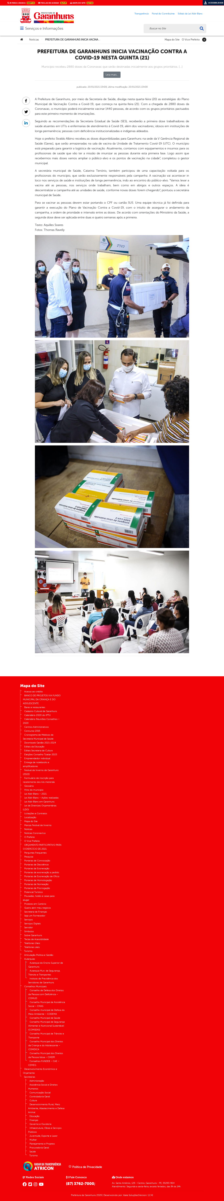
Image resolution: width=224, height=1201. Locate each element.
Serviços (28, 919)
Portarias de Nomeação (36, 884)
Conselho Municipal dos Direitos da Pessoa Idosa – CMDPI (45, 1055)
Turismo (28, 951)
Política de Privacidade (86, 1167)
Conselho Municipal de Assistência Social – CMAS (46, 1004)
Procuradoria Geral (39, 1147)
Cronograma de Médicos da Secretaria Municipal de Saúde (38, 737)
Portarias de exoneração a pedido (41, 872)
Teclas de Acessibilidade (36, 939)
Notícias (34, 39)
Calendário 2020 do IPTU (37, 715)
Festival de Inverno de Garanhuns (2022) (41, 772)
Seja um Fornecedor (34, 915)
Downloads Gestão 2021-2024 (40, 742)
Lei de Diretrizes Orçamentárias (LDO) (39, 807)
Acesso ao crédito (33, 691)
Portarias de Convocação (37, 860)
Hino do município (33, 790)
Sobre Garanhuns (33, 935)
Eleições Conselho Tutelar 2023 (40, 754)
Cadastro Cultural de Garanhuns (40, 711)
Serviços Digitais (32, 923)
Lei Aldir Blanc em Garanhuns (39, 801)
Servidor (28, 927)
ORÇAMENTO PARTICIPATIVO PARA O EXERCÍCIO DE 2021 (42, 847)
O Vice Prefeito (191, 39)
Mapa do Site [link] (82, 3)
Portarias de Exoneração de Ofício (41, 876)
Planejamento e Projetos (42, 1144)
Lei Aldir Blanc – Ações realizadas (41, 798)
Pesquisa (28, 856)
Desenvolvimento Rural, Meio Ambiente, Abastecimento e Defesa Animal (46, 1108)
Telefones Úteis (32, 943)
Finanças (34, 1120)
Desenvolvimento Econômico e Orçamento (40, 1071)
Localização (30, 817)
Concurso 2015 (32, 731)
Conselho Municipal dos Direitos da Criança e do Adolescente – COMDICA (45, 1045)
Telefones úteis (32, 947)
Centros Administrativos (36, 727)
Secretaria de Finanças (35, 912)
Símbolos (29, 931)
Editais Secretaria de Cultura (38, 750)
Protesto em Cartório (35, 904)
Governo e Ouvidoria (40, 1124)
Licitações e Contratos (35, 813)
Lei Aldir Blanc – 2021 (35, 794)
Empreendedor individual (37, 758)
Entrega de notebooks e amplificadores (36, 764)
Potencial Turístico (33, 892)
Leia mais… (112, 74)
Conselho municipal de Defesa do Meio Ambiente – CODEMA (46, 1012)
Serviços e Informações (44, 28)
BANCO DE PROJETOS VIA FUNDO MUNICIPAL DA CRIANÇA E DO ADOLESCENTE (42, 699)
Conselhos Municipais (35, 986)
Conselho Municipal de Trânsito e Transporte (46, 1035)
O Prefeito (29, 837)
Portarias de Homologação (38, 880)
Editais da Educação (34, 746)
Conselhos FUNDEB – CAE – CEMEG (43, 1063)
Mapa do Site (172, 39)
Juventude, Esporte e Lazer (44, 1136)
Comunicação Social (40, 1092)
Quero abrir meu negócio (37, 908)
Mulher (33, 1140)
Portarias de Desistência (36, 864)
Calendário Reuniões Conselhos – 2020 (41, 721)
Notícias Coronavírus (35, 833)
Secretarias (29, 1077)
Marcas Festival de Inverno (37, 825)
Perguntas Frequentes (35, 853)
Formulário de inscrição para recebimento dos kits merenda (39, 780)
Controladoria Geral (40, 1096)
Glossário (29, 786)
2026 (99, 1195)
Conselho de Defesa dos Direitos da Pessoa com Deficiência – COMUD (46, 994)
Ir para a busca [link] (21, 3)
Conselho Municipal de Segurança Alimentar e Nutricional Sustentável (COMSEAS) (46, 1026)
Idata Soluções (130, 1195)
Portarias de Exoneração (36, 868)
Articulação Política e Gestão (38, 955)
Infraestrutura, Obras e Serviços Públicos (44, 1130)
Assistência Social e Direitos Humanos (43, 1087)
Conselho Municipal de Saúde (45, 1018)
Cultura (33, 1100)
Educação (35, 1116)
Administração (37, 1081)
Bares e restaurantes (34, 707)
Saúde (33, 1151)
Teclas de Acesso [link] (53, 3)
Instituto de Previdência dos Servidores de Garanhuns (43, 980)
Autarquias (29, 959)
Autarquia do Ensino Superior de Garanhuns (45, 965)
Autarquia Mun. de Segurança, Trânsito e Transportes (44, 973)
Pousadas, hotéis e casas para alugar (38, 898)
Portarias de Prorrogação (37, 888)
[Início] (21, 40)
